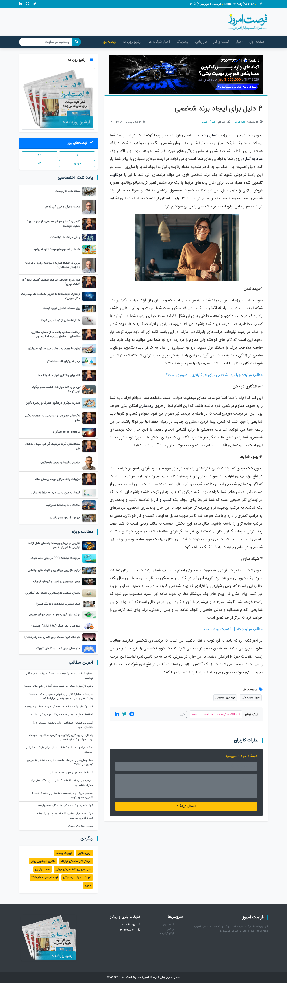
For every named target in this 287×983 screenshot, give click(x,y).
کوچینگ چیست (64, 853)
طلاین (88, 885)
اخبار (239, 42)
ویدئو (170, 929)
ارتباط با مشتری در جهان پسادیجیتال (71, 772)
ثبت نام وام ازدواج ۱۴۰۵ (44, 877)
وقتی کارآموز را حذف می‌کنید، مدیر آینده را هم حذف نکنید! (58, 686)
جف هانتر (240, 122)
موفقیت (116, 175)
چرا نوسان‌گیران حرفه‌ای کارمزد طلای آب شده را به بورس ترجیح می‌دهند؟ (60, 762)
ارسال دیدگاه (186, 806)
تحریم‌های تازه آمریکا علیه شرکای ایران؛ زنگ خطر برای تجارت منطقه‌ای (61, 782)
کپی (182, 714)
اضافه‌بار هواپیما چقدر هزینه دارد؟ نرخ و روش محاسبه (62, 715)
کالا (39, 163)
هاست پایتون (42, 869)
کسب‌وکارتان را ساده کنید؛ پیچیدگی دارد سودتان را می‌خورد (58, 706)
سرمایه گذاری (252, 159)
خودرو (77, 163)
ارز (77, 154)
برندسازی (146, 406)
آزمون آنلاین (84, 853)
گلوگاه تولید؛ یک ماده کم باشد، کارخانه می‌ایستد (65, 805)
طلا (39, 154)
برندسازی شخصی (208, 135)
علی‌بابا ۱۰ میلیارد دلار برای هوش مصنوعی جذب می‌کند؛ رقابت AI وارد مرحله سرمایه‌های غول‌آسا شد (61, 696)
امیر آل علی (209, 122)
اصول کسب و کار (251, 697)
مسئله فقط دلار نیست (80, 826)
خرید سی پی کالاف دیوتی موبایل (73, 869)
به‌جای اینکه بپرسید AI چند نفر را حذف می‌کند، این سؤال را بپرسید (58, 675)
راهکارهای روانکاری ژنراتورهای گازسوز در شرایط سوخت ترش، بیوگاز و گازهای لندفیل (61, 737)
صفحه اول (257, 42)
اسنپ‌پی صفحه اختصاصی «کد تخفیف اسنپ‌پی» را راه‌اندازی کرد (63, 725)
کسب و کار (221, 42)
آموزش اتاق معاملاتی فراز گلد (76, 861)
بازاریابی (201, 42)
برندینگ (182, 42)
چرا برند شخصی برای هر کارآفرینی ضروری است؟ (203, 375)
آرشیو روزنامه (132, 42)
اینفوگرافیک (167, 933)
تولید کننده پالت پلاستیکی (77, 877)
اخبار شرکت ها (159, 42)
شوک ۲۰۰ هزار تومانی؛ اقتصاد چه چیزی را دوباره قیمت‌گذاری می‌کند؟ (65, 815)
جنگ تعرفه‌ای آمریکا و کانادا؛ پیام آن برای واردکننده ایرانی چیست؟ (59, 749)
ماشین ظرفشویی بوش (43, 861)
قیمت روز (109, 42)
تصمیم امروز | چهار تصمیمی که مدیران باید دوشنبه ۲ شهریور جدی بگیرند (62, 795)
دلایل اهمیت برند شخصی (220, 629)
